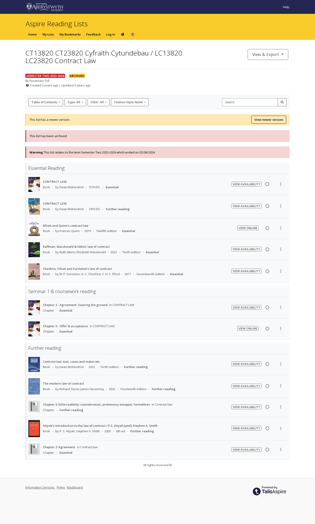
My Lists (48, 34)
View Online (247, 228)
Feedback (93, 34)
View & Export (265, 54)
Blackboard (75, 487)
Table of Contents (44, 102)
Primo (61, 487)
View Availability (246, 184)
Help (286, 7)
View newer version (268, 120)
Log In (110, 34)
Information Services (40, 487)
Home (32, 34)
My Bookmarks (70, 34)
